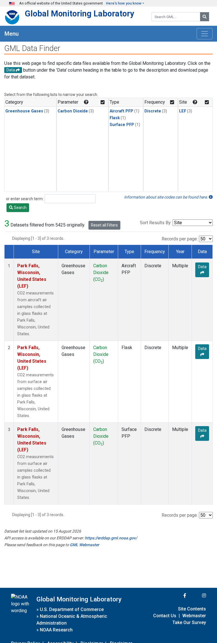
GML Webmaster (84, 544)
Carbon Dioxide (73, 111)
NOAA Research (56, 630)
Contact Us (164, 615)
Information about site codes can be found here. (166, 197)
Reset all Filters (104, 225)
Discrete (152, 111)
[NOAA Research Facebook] (177, 595)
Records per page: (180, 239)
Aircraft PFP (121, 111)
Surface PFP (122, 124)
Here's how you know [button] (124, 3)
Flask (115, 118)
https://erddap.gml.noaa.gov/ (111, 538)
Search (20, 207)
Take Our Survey (189, 622)
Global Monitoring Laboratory (79, 13)
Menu (12, 33)
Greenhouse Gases (24, 111)
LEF (182, 111)
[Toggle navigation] (204, 33)
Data (202, 266)
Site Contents (192, 609)
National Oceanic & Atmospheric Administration (71, 620)
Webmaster (194, 615)
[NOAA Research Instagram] (196, 595)
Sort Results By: (156, 222)
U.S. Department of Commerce (72, 609)
